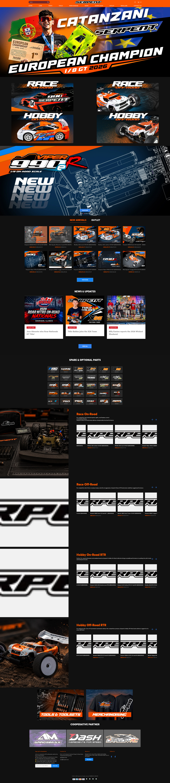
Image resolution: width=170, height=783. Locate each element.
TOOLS (61, 5)
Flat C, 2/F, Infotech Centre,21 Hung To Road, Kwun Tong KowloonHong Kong (71, 755)
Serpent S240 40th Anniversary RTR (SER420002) (116, 585)
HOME (30, 5)
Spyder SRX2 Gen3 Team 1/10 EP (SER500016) (115, 513)
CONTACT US (137, 5)
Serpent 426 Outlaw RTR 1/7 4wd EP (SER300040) (144, 585)
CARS (40, 5)
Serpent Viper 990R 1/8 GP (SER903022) (86, 445)
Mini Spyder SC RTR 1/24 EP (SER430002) (114, 655)
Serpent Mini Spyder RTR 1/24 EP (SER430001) (143, 655)
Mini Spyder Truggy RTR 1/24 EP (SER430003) (88, 655)
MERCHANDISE (73, 5)
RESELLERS (124, 5)
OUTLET (112, 5)
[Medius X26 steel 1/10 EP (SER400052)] (85, 234)
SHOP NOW (85, 210)
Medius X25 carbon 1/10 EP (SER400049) (141, 445)
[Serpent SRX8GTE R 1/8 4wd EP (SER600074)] (85, 259)
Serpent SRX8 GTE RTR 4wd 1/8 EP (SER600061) (88, 585)
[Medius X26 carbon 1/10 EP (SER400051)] (109, 234)
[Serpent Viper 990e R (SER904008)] (36, 259)
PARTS (50, 5)
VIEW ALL (85, 346)
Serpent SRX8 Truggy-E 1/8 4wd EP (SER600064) (143, 513)
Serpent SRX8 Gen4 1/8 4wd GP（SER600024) (88, 513)
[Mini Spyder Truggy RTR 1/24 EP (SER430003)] (134, 259)
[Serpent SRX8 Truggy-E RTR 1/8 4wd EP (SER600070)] (60, 259)
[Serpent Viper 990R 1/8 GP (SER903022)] (109, 259)
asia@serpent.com (64, 759)
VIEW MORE (85, 279)
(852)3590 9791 (63, 757)
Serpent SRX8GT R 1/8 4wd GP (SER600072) (115, 445)
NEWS (86, 5)
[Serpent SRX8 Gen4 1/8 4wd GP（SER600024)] (134, 234)
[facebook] (111, 757)
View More (89, 759)
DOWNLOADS (99, 5)
